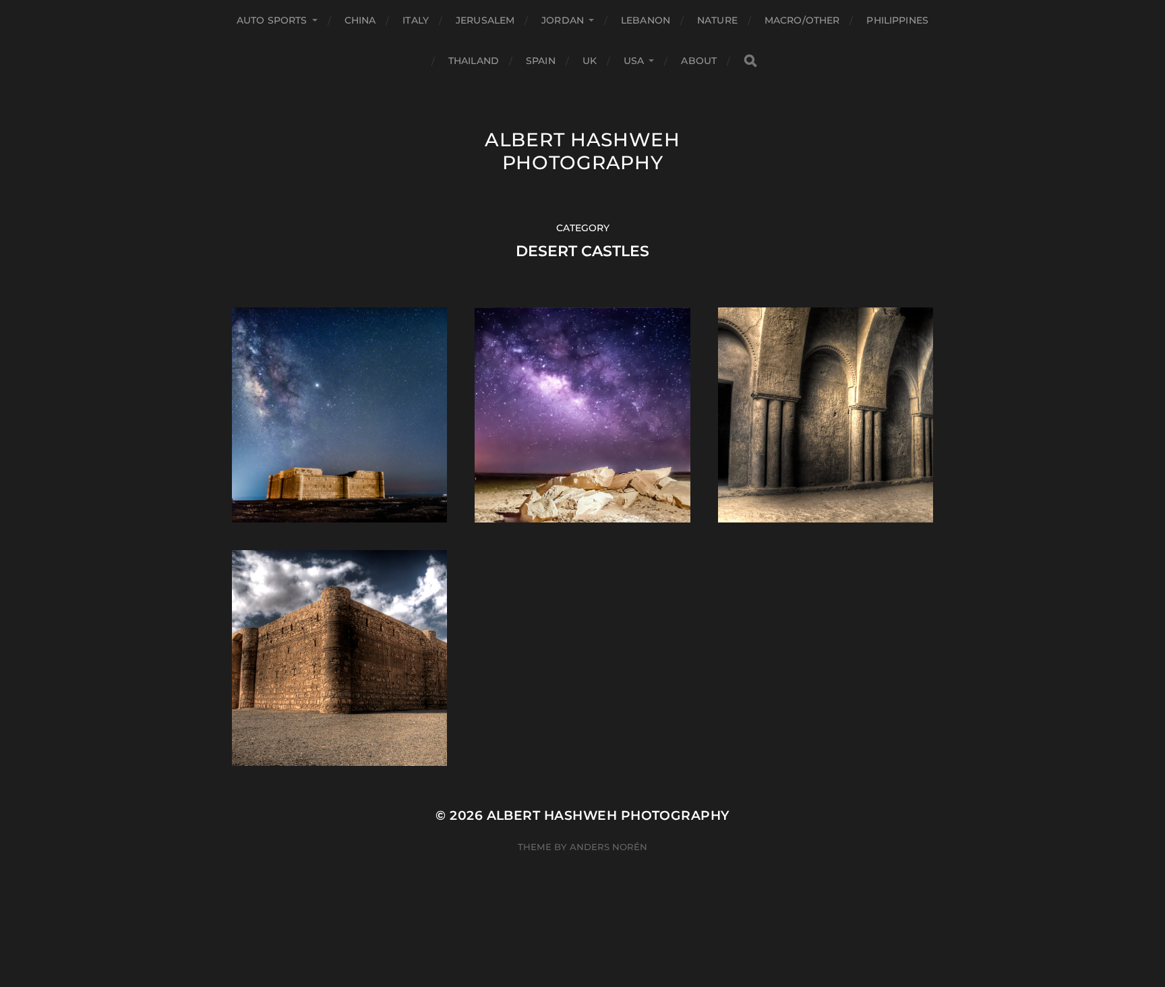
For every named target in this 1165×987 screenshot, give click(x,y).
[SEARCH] (750, 61)
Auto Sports (272, 20)
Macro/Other (802, 20)
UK (589, 61)
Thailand (473, 61)
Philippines (897, 20)
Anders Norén (608, 846)
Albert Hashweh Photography (582, 151)
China (360, 20)
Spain (541, 61)
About (699, 61)
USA (634, 61)
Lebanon (645, 20)
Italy (415, 20)
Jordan (562, 20)
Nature (717, 20)
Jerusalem (485, 20)
